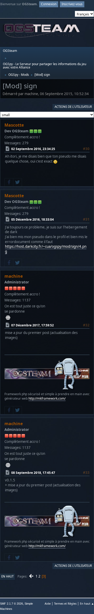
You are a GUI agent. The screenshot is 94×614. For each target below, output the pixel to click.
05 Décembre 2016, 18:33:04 (32, 219)
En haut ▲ (87, 603)
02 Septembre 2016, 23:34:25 (33, 149)
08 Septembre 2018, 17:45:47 (33, 472)
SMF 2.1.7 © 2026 (11, 603)
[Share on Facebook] (9, 182)
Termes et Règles (65, 603)
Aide (48, 603)
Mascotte (14, 125)
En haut (7, 576)
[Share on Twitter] (17, 182)
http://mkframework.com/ (47, 398)
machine (13, 276)
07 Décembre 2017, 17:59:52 (32, 325)
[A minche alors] (7, 317)
